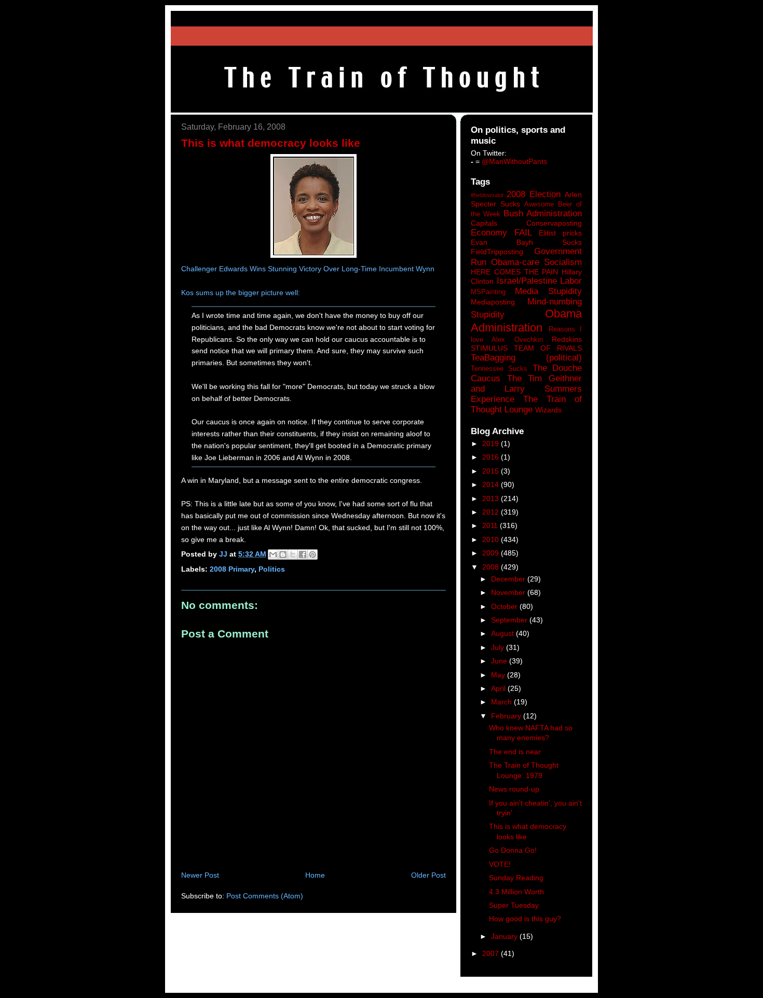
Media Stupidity (548, 291)
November (509, 592)
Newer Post (200, 875)
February (507, 716)
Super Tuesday (514, 905)
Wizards (548, 410)
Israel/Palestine (527, 281)
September (510, 620)
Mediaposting (493, 302)
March (502, 702)
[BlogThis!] (283, 554)
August (503, 633)
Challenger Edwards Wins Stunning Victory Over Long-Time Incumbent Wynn (307, 269)
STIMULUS (489, 348)
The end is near (515, 751)
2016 (491, 457)
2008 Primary (232, 569)
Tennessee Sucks (499, 368)
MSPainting (488, 292)
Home (315, 875)
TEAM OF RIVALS (548, 348)
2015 (491, 471)
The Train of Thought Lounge (526, 404)
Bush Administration (542, 213)
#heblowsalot (487, 195)
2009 (491, 553)
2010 (491, 539)
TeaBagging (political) (526, 358)
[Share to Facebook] (302, 554)
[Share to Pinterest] (312, 554)
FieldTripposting (497, 251)
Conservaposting (554, 223)
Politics (271, 569)
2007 (491, 953)
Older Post (428, 875)
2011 (491, 525)
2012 (491, 512)
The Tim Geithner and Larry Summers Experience (526, 388)
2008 (491, 567)
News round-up (514, 789)
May (499, 675)
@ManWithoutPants (514, 161)
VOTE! (500, 864)
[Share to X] (293, 554)
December (509, 579)
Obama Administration (526, 320)
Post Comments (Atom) (264, 896)
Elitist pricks (560, 233)
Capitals (484, 223)
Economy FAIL (501, 233)
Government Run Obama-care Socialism (526, 256)
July (498, 647)
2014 (491, 484)
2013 (491, 498)
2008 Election (534, 194)
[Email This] (273, 554)
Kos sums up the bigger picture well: (240, 292)
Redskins (567, 339)
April (499, 688)
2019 (491, 443)
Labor (571, 281)
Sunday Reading (516, 878)
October (505, 606)
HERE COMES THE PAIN (514, 272)
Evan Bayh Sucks (526, 242)
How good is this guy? (525, 918)
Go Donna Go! (513, 850)
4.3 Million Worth (516, 892)
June (500, 661)
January (505, 936)
